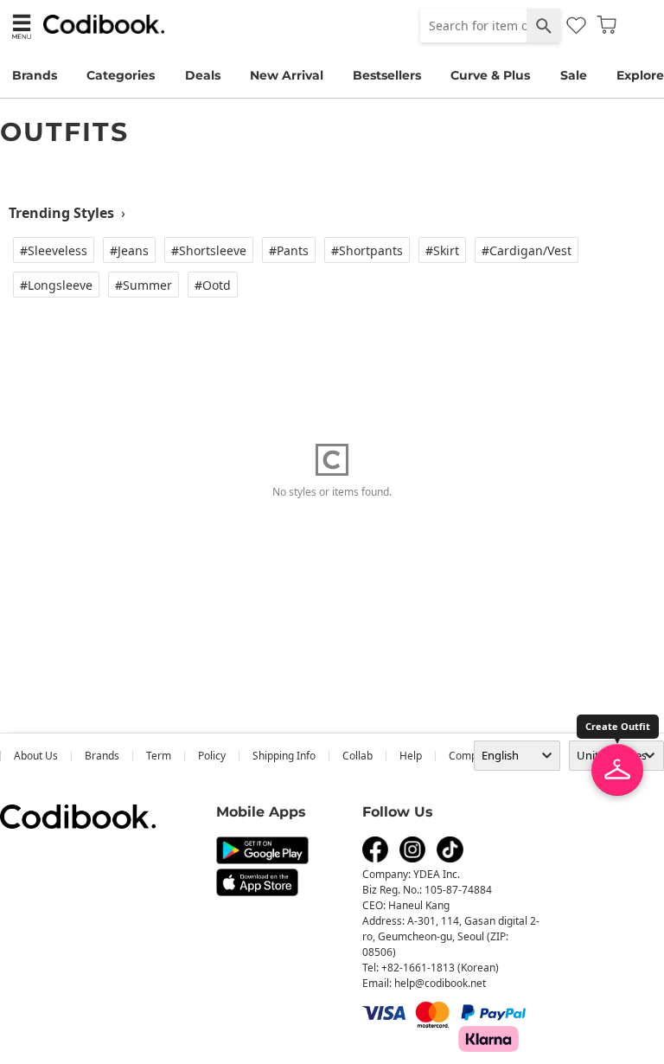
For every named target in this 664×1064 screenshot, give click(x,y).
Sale (573, 75)
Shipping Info (284, 755)
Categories (120, 75)
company (472, 755)
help (410, 755)
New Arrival (286, 75)
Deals (202, 75)
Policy (212, 755)
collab (357, 755)
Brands (34, 75)
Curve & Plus (490, 75)
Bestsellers (387, 75)
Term (158, 755)
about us (36, 755)
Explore (640, 75)
